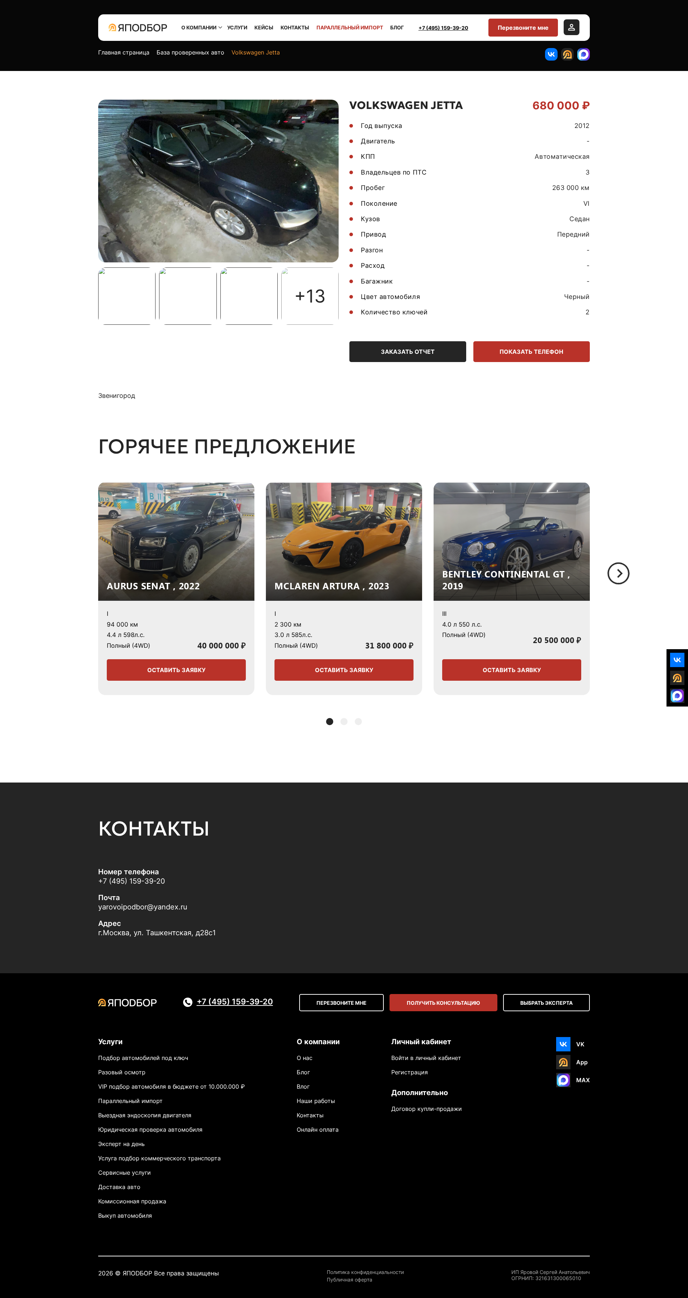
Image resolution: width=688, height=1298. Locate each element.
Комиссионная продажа (132, 1201)
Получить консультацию (443, 1003)
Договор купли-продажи (426, 1108)
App (582, 1062)
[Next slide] (618, 573)
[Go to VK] (551, 54)
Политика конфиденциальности (365, 1272)
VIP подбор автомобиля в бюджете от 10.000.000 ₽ (171, 1086)
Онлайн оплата (318, 1129)
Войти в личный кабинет (426, 1057)
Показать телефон (531, 351)
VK (580, 1044)
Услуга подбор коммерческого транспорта (159, 1158)
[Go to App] (567, 54)
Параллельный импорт (349, 27)
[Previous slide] (69, 573)
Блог (397, 27)
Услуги (237, 27)
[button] (329, 721)
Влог (303, 1086)
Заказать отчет (408, 351)
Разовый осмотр (121, 1072)
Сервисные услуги (124, 1172)
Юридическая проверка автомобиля (150, 1129)
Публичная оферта (349, 1280)
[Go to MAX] (583, 54)
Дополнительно (419, 1092)
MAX (583, 1080)
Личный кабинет (421, 1041)
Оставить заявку (176, 670)
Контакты (295, 27)
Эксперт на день (121, 1143)
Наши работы (316, 1100)
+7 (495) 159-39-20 (443, 28)
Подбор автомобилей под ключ (143, 1057)
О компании (198, 27)
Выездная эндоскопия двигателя (144, 1115)
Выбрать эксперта (546, 1003)
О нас (304, 1057)
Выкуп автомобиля (125, 1215)
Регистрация (409, 1072)
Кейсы (263, 27)
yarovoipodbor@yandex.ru (142, 907)
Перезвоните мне (523, 27)
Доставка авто (119, 1186)
